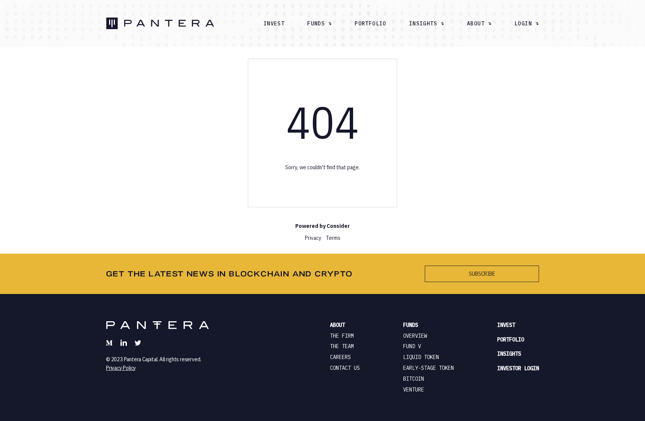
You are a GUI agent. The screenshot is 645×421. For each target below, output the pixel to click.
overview (415, 335)
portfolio (370, 23)
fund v (412, 346)
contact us (345, 368)
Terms (333, 237)
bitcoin (413, 378)
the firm (342, 335)
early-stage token (428, 368)
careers (340, 357)
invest (274, 23)
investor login (518, 368)
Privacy (313, 237)
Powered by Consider (322, 225)
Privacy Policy (121, 367)
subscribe (482, 273)
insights (509, 353)
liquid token (421, 357)
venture (413, 389)
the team (342, 346)
